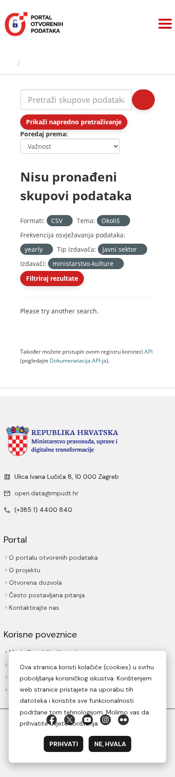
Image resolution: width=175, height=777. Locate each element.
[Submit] (143, 99)
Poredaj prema (43, 134)
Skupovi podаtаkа (61, 62)
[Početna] (10, 62)
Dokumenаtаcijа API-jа (78, 360)
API (148, 351)
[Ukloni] (66, 221)
